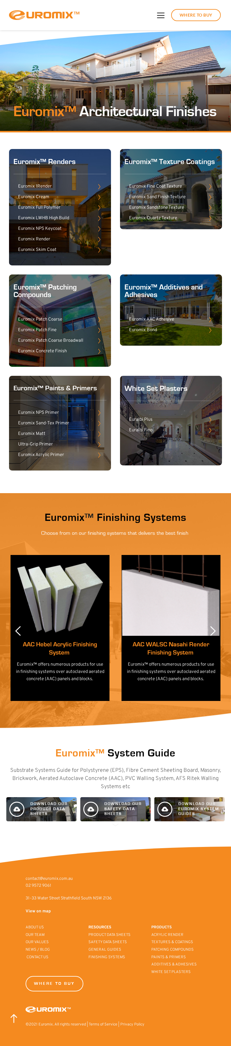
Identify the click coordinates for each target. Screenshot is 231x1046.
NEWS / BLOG (38, 949)
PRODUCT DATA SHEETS (109, 935)
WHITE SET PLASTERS (171, 972)
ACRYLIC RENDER (167, 935)
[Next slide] (212, 631)
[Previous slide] (18, 631)
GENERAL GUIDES (104, 949)
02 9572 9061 (38, 885)
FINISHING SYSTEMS (106, 957)
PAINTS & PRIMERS (169, 957)
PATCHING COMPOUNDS (172, 949)
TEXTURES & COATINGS (172, 942)
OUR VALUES (38, 942)
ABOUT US (35, 927)
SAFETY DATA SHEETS (107, 942)
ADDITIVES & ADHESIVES (174, 964)
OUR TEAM (35, 935)
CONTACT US (37, 957)
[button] (161, 15)
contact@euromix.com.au (49, 878)
